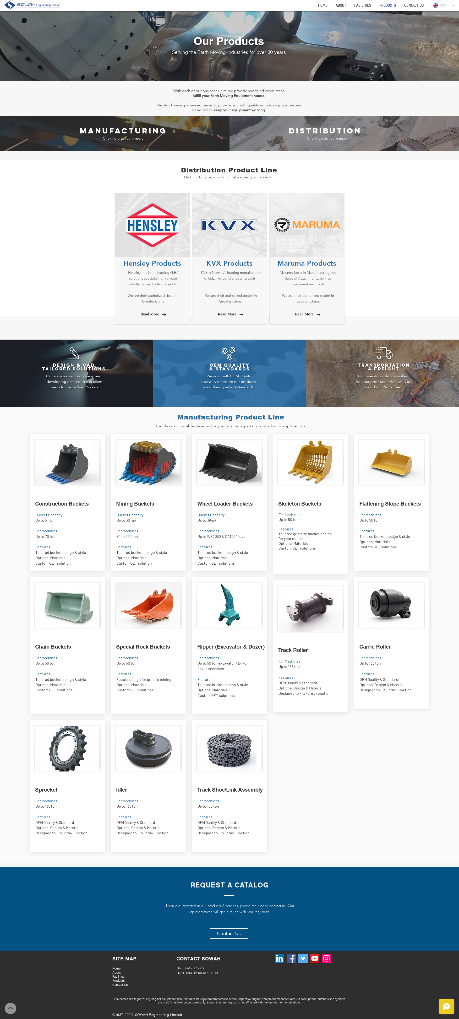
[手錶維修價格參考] (326, 958)
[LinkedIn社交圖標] (279, 958)
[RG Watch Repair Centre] (314, 958)
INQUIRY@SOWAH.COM (202, 973)
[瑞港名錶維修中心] (303, 958)
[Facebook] (291, 958)
